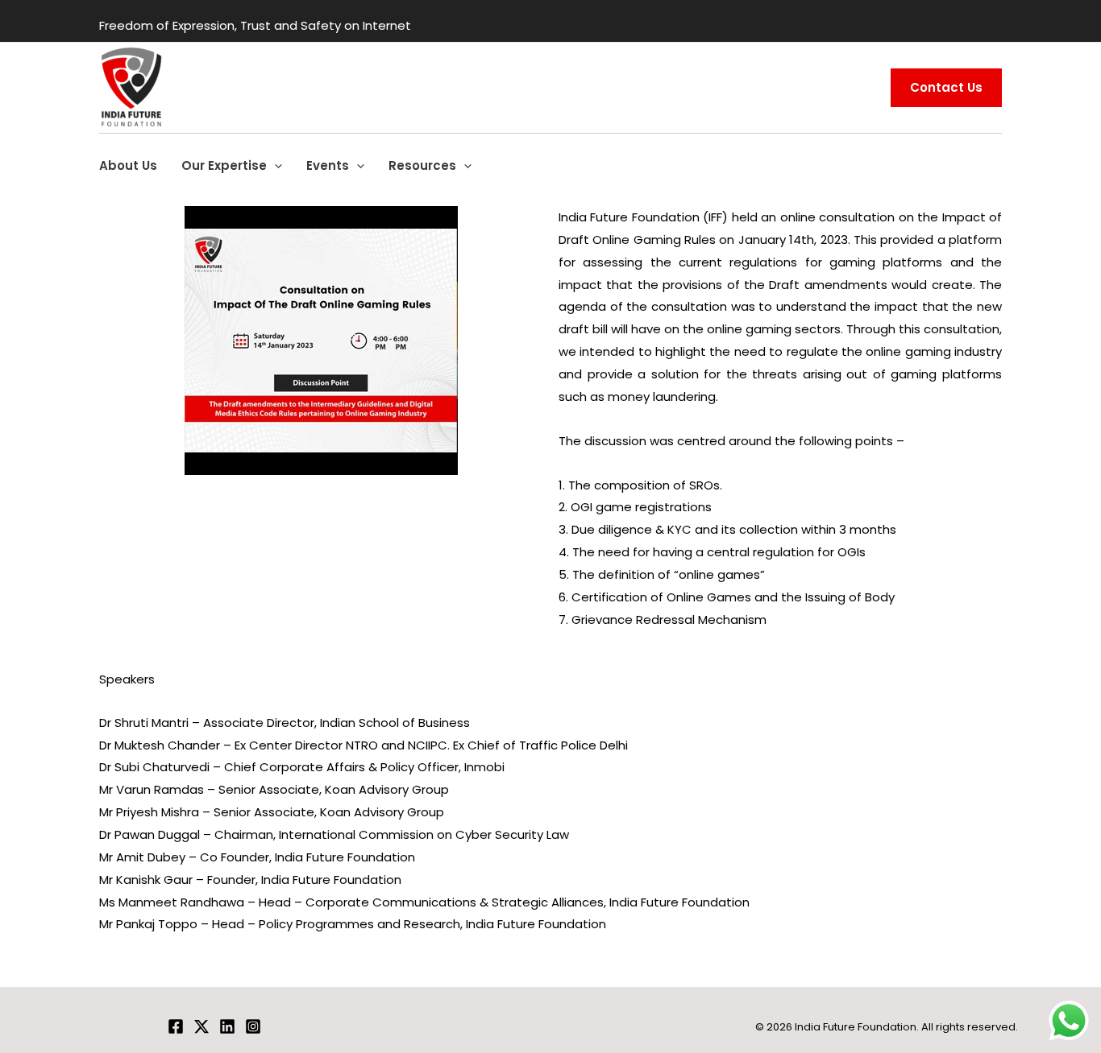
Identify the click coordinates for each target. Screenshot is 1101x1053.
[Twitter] (201, 1026)
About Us (128, 165)
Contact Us (946, 87)
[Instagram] (253, 1026)
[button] (274, 166)
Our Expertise (224, 165)
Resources (422, 165)
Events (327, 165)
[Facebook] (176, 1026)
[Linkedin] (227, 1026)
